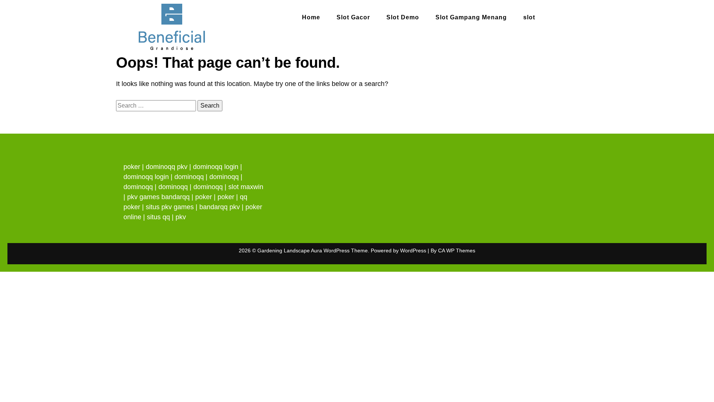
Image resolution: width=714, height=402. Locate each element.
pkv (181, 217)
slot (529, 17)
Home (311, 17)
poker (131, 166)
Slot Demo (402, 17)
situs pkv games (170, 207)
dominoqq (189, 177)
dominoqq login (215, 166)
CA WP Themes (456, 250)
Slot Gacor (353, 17)
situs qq (158, 217)
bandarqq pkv (219, 207)
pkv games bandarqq (158, 197)
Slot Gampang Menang (471, 17)
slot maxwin (245, 187)
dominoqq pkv (166, 166)
